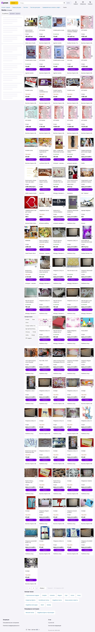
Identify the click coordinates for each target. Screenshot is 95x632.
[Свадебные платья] (45, 202)
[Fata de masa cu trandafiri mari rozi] (59, 172)
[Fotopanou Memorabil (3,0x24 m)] (87, 262)
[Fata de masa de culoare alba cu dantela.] (59, 232)
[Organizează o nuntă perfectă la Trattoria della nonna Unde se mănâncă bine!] (87, 172)
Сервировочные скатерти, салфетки (51, 7)
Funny (78, 595)
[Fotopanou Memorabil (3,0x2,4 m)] (72, 202)
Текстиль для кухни (35, 7)
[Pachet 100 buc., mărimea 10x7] (31, 472)
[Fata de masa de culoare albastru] (31, 292)
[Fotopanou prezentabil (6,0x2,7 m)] (31, 532)
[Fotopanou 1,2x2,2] (31, 382)
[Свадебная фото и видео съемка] (31, 202)
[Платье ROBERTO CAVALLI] (72, 142)
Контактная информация (54, 625)
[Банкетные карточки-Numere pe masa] (31, 442)
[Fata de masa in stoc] (72, 262)
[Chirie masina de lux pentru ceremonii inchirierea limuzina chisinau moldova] (72, 172)
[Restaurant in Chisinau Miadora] (59, 202)
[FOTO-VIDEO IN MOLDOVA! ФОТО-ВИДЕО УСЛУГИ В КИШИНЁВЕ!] (87, 232)
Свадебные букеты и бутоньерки (45, 612)
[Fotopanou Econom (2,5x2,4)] (72, 502)
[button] (59, 39)
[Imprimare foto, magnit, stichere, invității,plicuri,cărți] (45, 172)
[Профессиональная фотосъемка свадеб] (87, 142)
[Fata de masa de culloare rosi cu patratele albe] (59, 322)
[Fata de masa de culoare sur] (59, 292)
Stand (42, 605)
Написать (31, 39)
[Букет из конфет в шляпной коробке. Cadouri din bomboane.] (45, 232)
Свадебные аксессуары (32, 605)
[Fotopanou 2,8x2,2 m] (72, 232)
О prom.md (51, 622)
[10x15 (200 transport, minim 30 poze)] (31, 352)
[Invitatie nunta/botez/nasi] (45, 82)
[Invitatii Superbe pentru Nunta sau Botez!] (59, 82)
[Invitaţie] (59, 382)
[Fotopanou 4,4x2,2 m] (31, 412)
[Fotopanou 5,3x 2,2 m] (72, 292)
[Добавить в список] (36, 26)
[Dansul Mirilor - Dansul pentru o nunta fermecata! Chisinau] (31, 22)
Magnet (60, 595)
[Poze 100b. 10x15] (45, 352)
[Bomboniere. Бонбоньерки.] (31, 262)
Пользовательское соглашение (11, 622)
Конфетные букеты (30, 600)
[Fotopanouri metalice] (87, 472)
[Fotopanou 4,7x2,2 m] (59, 412)
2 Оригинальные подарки (32, 595)
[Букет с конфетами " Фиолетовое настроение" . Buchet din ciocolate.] (59, 142)
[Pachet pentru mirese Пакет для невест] (31, 172)
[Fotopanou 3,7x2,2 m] (59, 262)
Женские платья (30, 612)
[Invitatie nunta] (31, 82)
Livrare (72, 595)
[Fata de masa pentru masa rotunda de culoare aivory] (45, 262)
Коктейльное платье (44, 600)
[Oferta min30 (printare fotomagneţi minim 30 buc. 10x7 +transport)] (59, 352)
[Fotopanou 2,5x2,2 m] (72, 382)
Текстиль (25, 7)
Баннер (49, 605)
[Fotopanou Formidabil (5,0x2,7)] (87, 532)
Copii (66, 595)
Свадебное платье (57, 600)
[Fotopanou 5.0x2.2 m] (45, 322)
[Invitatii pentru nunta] (59, 22)
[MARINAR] (31, 232)
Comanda (52, 595)
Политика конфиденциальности (11, 625)
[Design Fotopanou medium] (72, 322)
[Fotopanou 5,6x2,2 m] (45, 442)
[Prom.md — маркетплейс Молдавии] (4, 3)
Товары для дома (16, 7)
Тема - (31, 629)
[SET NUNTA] (45, 22)
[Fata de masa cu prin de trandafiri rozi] (87, 292)
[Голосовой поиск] (64, 2)
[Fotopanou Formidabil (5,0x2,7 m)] (72, 352)
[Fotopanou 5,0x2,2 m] (45, 292)
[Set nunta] (72, 52)
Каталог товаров (5, 7)
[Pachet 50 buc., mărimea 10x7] (59, 472)
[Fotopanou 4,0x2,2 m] (59, 532)
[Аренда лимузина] (87, 202)
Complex (44, 595)
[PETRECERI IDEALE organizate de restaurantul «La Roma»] (45, 142)
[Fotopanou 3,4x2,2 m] (45, 382)
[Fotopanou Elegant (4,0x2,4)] (87, 352)
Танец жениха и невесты (71, 600)
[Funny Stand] (87, 322)
